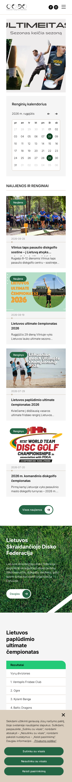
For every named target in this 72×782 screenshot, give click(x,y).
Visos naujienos (32, 509)
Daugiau (15, 593)
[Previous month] (48, 113)
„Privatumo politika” (45, 741)
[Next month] (56, 113)
